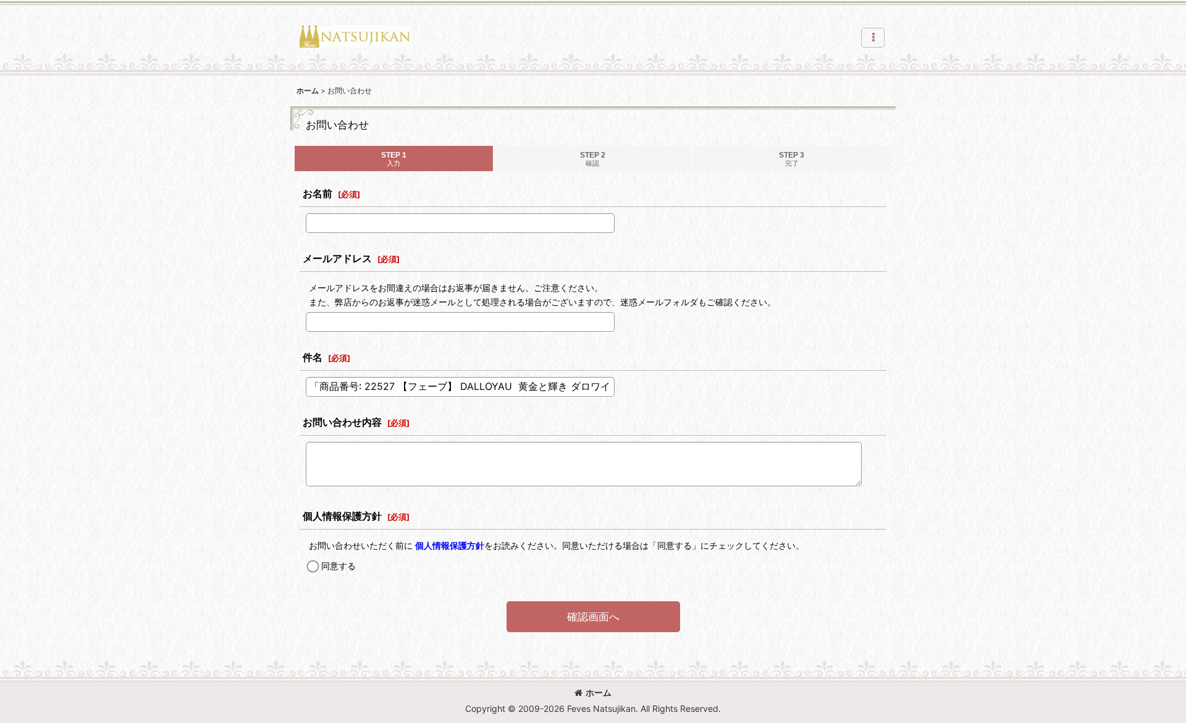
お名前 (317, 193)
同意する (338, 565)
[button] (873, 38)
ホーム (599, 692)
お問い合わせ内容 (342, 422)
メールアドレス (337, 258)
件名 (312, 357)
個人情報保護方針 (342, 516)
